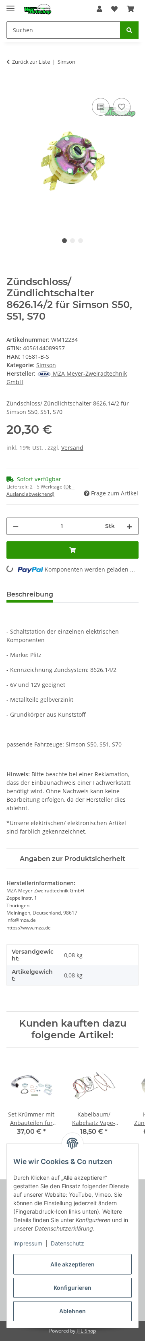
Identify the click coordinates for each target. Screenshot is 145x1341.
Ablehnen (72, 1311)
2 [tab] (72, 240)
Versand (72, 447)
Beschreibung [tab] (29, 594)
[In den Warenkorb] (12, 87)
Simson (46, 365)
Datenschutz (67, 1243)
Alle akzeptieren (72, 1264)
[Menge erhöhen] (129, 526)
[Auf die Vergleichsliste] (101, 107)
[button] (99, 9)
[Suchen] (129, 30)
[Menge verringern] (16, 526)
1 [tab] (64, 240)
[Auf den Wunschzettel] (121, 107)
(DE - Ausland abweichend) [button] (40, 490)
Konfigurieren (72, 1287)
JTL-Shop (86, 1330)
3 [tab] (80, 240)
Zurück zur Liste (31, 61)
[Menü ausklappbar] (10, 5)
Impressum (27, 1243)
